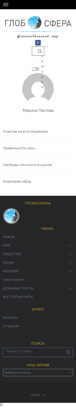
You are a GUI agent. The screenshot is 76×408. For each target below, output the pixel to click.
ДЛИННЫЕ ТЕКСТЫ (18, 288)
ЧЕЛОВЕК (10, 271)
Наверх (35, 395)
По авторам (42, 69)
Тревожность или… (20, 148)
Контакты (10, 317)
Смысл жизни (13, 279)
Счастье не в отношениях (25, 131)
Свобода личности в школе (27, 165)
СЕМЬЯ (8, 262)
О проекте (11, 326)
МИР (6, 245)
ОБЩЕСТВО (12, 254)
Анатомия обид (17, 181)
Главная (9, 237)
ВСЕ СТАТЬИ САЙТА (18, 297)
